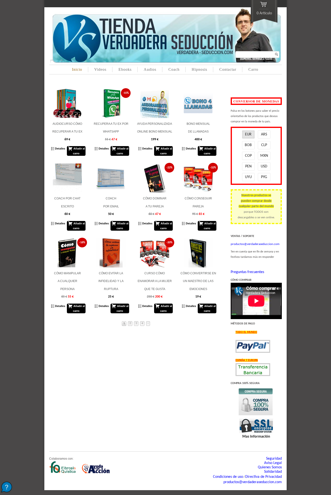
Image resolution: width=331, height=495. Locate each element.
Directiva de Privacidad (263, 477)
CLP (264, 145)
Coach (174, 69)
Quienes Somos (270, 467)
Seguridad (274, 459)
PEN (248, 166)
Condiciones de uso (228, 477)
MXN (264, 156)
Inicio (77, 69)
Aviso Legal (273, 463)
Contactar (227, 69)
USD (264, 166)
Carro (253, 69)
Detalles (59, 148)
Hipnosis (199, 69)
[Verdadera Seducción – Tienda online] (165, 61)
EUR (248, 134)
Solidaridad (273, 472)
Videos (100, 69)
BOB (248, 145)
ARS (264, 134)
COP (248, 156)
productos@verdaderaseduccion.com (252, 482)
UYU (248, 177)
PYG (264, 177)
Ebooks (125, 69)
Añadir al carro (79, 151)
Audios (150, 69)
